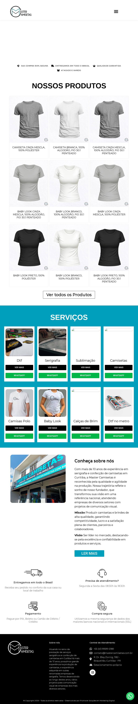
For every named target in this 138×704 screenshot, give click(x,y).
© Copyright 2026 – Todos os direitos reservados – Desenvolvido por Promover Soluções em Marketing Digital (69, 701)
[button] (116, 11)
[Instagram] (93, 672)
